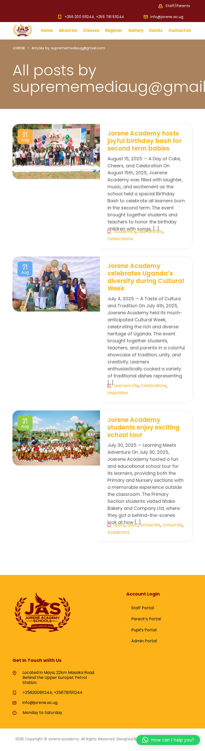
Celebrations (120, 239)
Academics (125, 231)
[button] (168, 740)
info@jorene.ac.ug (166, 16)
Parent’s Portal (146, 619)
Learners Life (150, 231)
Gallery (135, 30)
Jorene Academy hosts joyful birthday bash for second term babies (145, 141)
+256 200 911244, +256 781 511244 (94, 16)
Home (47, 30)
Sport (119, 525)
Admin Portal (144, 641)
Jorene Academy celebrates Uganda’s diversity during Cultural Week (146, 277)
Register (113, 30)
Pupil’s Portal (143, 630)
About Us (68, 30)
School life (150, 525)
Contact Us (179, 30)
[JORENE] (22, 29)
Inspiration (118, 393)
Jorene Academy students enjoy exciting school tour (144, 427)
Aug (25, 137)
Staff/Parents (178, 5)
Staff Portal (142, 608)
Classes (91, 30)
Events (155, 30)
